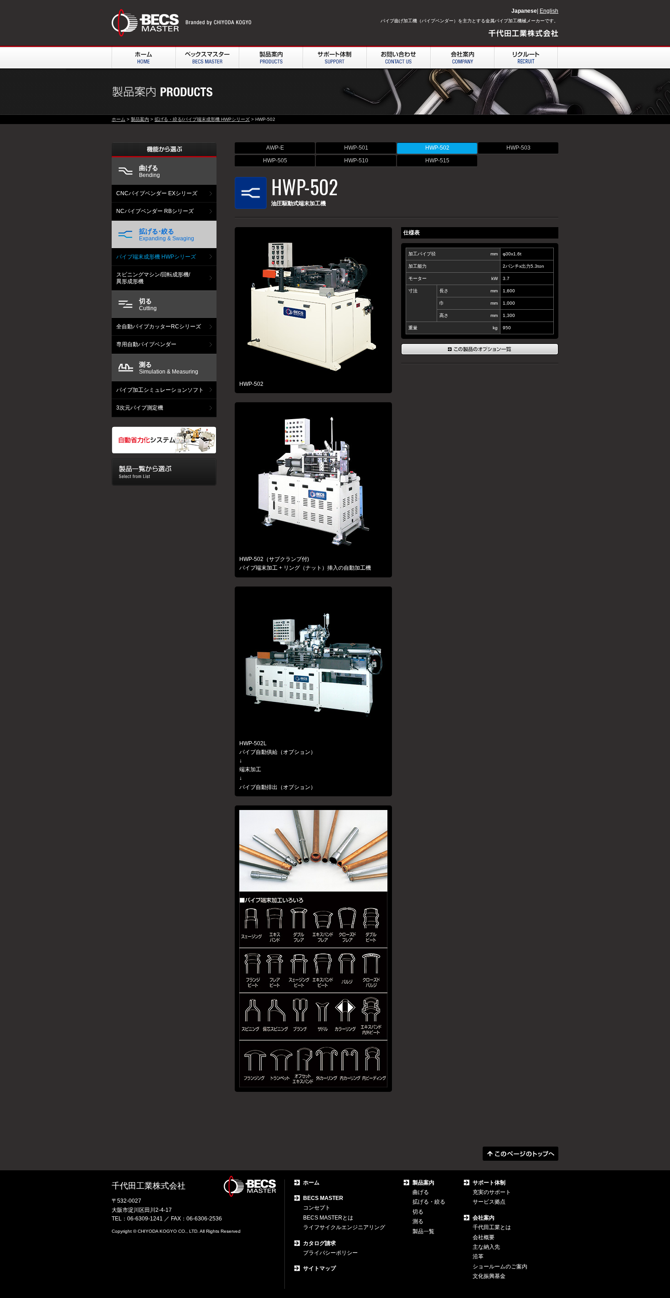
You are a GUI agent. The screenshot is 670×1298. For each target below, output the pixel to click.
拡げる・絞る (428, 1202)
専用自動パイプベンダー (146, 344)
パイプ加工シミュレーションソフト (160, 390)
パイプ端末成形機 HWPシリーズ (156, 257)
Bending (149, 171)
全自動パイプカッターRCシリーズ (158, 326)
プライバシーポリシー (330, 1253)
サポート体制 (489, 1182)
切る (417, 1212)
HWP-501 (356, 148)
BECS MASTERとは (328, 1218)
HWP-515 (437, 160)
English (549, 11)
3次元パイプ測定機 (139, 408)
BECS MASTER (323, 1198)
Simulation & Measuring (168, 368)
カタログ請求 (319, 1243)
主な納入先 (486, 1247)
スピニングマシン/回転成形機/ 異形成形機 (153, 277)
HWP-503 (518, 148)
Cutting (148, 304)
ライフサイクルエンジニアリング (344, 1227)
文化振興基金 (489, 1276)
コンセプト (316, 1208)
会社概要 (484, 1237)
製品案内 (140, 119)
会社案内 (484, 1218)
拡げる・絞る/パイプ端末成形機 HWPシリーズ (202, 119)
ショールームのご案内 (500, 1266)
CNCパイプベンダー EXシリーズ (156, 193)
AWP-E (275, 148)
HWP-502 (437, 148)
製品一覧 (423, 1231)
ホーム (118, 119)
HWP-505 (275, 160)
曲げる (420, 1192)
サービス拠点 (489, 1202)
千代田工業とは (492, 1227)
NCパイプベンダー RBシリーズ (155, 211)
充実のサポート (492, 1192)
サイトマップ (319, 1268)
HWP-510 (356, 160)
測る (417, 1221)
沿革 (478, 1256)
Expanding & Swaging (166, 235)
